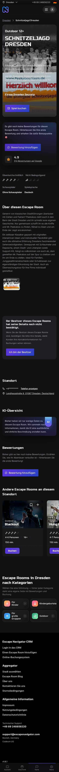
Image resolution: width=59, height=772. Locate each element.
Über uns (7, 681)
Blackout (12, 524)
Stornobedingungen (13, 690)
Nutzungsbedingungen (14, 710)
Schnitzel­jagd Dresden (27, 20)
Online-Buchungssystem (15, 657)
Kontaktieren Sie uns (13, 686)
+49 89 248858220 (41, 2)
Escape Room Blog (12, 676)
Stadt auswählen (11, 671)
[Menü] (50, 9)
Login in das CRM (11, 647)
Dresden (6, 20)
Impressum (8, 705)
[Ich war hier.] (38, 505)
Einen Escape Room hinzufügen (19, 652)
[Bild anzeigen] (11, 284)
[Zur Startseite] (5, 10)
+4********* (12, 388)
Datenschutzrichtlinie (14, 714)
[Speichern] (31, 505)
